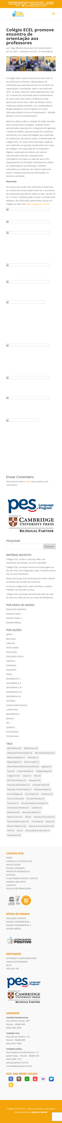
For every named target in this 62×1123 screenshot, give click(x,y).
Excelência (46, 794)
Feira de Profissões (35, 798)
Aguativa (46, 766)
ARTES (9, 634)
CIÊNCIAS (10, 643)
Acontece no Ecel (28, 51)
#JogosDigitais (14, 762)
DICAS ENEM (12, 647)
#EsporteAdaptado (16, 757)
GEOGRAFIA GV (13, 696)
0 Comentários (46, 51)
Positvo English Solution (18, 821)
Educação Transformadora (19, 789)
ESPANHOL (11, 665)
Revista (50, 821)
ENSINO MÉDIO (13, 622)
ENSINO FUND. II (14, 618)
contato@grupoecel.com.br (19, 1066)
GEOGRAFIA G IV (14, 692)
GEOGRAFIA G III (14, 687)
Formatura (12, 803)
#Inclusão (33, 757)
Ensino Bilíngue (14, 794)
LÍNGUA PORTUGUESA (16, 705)
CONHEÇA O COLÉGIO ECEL (19, 861)
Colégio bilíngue (44, 771)
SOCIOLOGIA (12, 731)
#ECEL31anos (31, 748)
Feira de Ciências (15, 798)
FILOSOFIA (11, 669)
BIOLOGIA (11, 638)
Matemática (13, 812)
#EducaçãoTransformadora (19, 753)
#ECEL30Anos (14, 748)
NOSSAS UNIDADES (15, 868)
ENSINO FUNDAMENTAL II (18, 925)
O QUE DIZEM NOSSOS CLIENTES (22, 878)
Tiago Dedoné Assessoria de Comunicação (30, 48)
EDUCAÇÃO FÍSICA (15, 656)
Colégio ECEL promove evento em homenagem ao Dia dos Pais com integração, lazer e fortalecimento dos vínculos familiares (31, 570)
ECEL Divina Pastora (16, 780)
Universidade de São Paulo (38, 830)
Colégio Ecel (13, 776)
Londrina (37, 807)
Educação (34, 780)
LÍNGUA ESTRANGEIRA (17, 961)
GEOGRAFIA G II (13, 683)
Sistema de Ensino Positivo (41, 826)
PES (8, 723)
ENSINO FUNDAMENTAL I (18, 921)
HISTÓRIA (10, 700)
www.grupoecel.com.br (17, 1062)
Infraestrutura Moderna (18, 807)
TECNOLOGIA (12, 736)
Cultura (27, 776)
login (28, 481)
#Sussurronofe (31, 762)
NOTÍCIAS (10, 874)
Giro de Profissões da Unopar (34, 803)
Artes (10, 771)
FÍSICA (9, 674)
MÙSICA (10, 718)
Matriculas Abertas (31, 812)
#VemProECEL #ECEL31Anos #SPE (23, 766)
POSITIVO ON (12, 968)
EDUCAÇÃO (11, 652)
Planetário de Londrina (44, 817)
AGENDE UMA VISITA (16, 881)
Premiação (37, 821)
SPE (10, 830)
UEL (20, 830)
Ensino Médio (31, 794)
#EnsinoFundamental (45, 753)
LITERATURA (12, 709)
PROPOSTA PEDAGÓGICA (18, 871)
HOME (9, 857)
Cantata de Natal (25, 771)
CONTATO (11, 885)
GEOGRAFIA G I (13, 678)
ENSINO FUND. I (14, 613)
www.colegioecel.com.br (38, 204)
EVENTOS (10, 661)
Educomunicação (42, 789)
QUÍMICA (10, 727)
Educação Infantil (41, 785)
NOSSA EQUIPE (13, 864)
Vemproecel (14, 835)
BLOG (9, 965)
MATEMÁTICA (12, 714)
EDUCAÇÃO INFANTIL (16, 609)
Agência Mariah (39, 1112)
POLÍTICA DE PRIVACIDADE (18, 888)
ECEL (37, 776)
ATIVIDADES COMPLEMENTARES (21, 958)
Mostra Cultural (14, 817)
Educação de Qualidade (18, 785)
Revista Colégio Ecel (16, 826)
